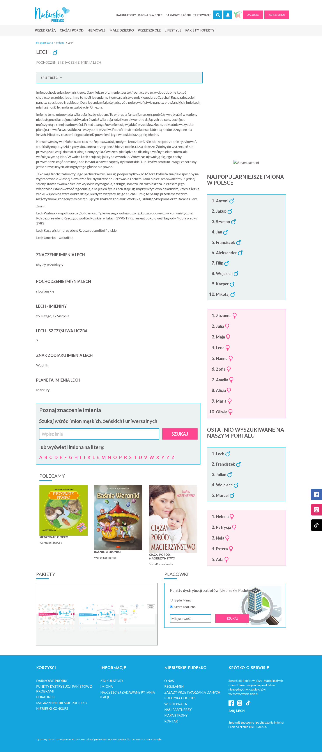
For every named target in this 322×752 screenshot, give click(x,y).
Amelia (222, 380)
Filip (219, 263)
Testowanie (202, 15)
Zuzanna (224, 316)
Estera (222, 549)
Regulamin (174, 686)
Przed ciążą (45, 30)
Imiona (60, 42)
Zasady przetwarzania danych (192, 692)
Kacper (222, 284)
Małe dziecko (122, 30)
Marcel (222, 495)
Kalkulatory (126, 15)
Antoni (222, 201)
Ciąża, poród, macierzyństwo (162, 557)
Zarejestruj (277, 14)
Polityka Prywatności (115, 739)
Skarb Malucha (185, 606)
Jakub (221, 211)
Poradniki (45, 697)
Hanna (222, 358)
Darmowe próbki (178, 15)
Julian (221, 475)
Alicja (221, 390)
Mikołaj (222, 294)
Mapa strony (176, 715)
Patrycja (223, 527)
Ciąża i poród (71, 30)
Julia (220, 326)
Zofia (221, 369)
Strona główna (44, 42)
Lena (220, 348)
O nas (169, 681)
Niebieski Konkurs (52, 708)
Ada (219, 559)
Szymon (223, 222)
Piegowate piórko (53, 537)
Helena (222, 517)
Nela (220, 538)
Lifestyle (173, 30)
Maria (221, 401)
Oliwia (221, 412)
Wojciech (224, 274)
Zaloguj (253, 14)
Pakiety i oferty (199, 30)
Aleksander (226, 253)
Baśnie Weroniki (107, 552)
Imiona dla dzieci (150, 15)
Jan (219, 232)
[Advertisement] (246, 120)
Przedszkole (149, 30)
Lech (220, 454)
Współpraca (175, 704)
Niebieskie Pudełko (52, 14)
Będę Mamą (182, 600)
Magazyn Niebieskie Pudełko (61, 703)
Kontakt (172, 721)
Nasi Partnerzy (178, 710)
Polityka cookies (180, 698)
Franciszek (225, 242)
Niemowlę (96, 30)
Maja (220, 337)
